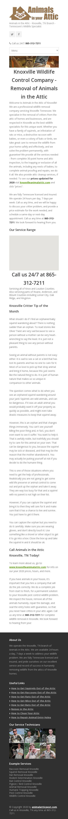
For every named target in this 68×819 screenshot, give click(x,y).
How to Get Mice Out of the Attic (31, 700)
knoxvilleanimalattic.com (35, 182)
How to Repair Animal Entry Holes (31, 717)
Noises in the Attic (22, 709)
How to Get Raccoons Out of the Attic (33, 692)
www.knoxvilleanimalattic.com (27, 567)
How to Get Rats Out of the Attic (31, 696)
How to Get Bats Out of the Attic (31, 705)
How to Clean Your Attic (25, 713)
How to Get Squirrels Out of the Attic (33, 688)
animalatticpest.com (44, 807)
